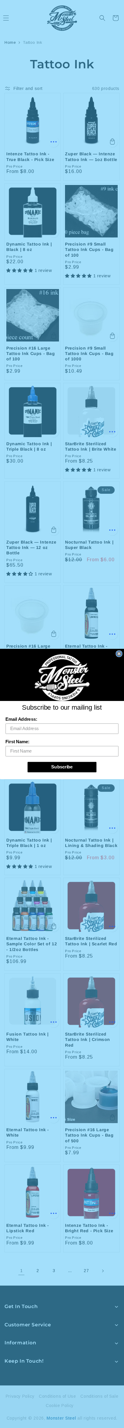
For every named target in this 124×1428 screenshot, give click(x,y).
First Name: (17, 741)
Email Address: (21, 719)
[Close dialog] (119, 653)
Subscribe (62, 767)
